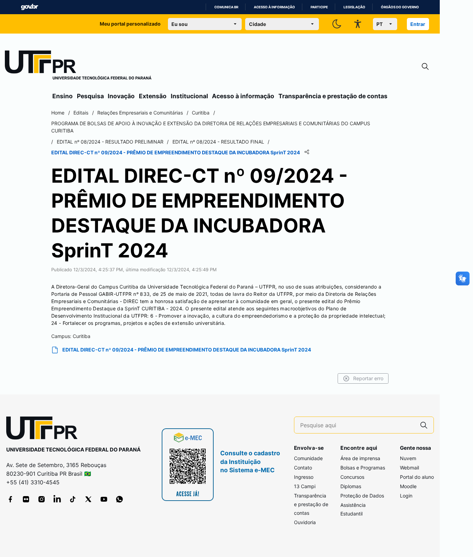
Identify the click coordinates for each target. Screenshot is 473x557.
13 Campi (304, 486)
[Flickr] (26, 499)
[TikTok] (73, 499)
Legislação (354, 7)
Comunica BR (226, 7)
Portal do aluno (417, 477)
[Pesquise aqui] (424, 425)
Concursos (352, 477)
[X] (88, 499)
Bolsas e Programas (362, 468)
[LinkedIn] (57, 499)
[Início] (78, 66)
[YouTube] (104, 499)
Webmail (409, 468)
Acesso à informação (274, 7)
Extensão (153, 96)
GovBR (29, 7)
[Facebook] (10, 499)
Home (57, 113)
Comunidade (308, 458)
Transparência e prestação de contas (332, 96)
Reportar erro (368, 378)
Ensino (62, 96)
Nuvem (408, 458)
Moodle (408, 486)
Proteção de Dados (362, 496)
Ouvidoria (305, 522)
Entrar (417, 24)
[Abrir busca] (425, 66)
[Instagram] (41, 499)
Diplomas (350, 486)
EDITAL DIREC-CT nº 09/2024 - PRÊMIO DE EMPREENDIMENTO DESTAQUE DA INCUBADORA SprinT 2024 (186, 350)
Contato (303, 468)
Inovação (121, 96)
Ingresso (303, 477)
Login (406, 496)
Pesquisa (90, 96)
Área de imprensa (360, 458)
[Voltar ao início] (44, 429)
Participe (319, 7)
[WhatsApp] (119, 499)
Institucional (189, 96)
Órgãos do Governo (400, 7)
